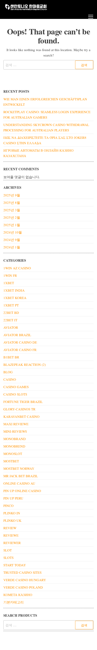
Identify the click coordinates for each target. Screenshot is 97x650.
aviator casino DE (20, 342)
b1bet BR (11, 357)
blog (8, 372)
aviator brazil (17, 335)
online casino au (19, 483)
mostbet (11, 461)
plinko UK (12, 520)
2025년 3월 (11, 210)
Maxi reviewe (15, 424)
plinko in (11, 513)
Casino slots (15, 394)
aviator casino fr (20, 349)
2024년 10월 (12, 232)
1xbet (8, 283)
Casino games (16, 387)
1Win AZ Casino (17, 268)
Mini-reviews (15, 431)
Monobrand (14, 438)
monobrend (14, 446)
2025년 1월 (11, 225)
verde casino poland (23, 587)
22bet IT (10, 320)
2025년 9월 (11, 195)
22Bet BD (11, 312)
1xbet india (14, 290)
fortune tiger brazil (23, 401)
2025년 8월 (11, 202)
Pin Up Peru (13, 498)
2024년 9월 (11, 239)
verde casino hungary (24, 580)
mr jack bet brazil (20, 476)
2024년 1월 (11, 247)
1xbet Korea (14, 297)
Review (9, 528)
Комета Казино (17, 594)
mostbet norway (18, 468)
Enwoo (45, 643)
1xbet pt (11, 305)
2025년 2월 (11, 217)
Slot (7, 550)
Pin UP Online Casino (22, 490)
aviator (10, 327)
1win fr (10, 275)
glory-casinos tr (19, 409)
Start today (14, 565)
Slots (8, 557)
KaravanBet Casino (21, 416)
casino (9, 379)
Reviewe (10, 535)
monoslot (12, 453)
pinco (8, 505)
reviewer (12, 542)
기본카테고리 (13, 602)
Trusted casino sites (22, 572)
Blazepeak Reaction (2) (24, 364)
